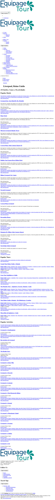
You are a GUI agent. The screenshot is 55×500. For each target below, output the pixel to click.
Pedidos (7, 36)
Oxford (2, 279)
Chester (25, 277)
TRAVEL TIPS (9, 72)
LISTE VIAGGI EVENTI (11, 66)
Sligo (6, 269)
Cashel (24, 269)
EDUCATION (6, 67)
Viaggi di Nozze (9, 65)
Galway (9, 269)
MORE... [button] (5, 68)
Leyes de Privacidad (5, 494)
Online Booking (6, 62)
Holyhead (11, 267)
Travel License (23, 494)
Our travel (8, 55)
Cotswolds (6, 279)
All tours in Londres (5, 319)
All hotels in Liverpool (5, 254)
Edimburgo (24, 266)
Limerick (20, 269)
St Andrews (29, 266)
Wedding (8, 61)
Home (4, 472)
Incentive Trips (9, 57)
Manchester (20, 315)
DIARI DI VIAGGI (10, 70)
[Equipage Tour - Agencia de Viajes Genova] (17, 11)
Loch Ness (43, 266)
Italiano (7, 43)
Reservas (5, 33)
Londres (8, 266)
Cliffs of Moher (14, 269)
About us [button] (5, 49)
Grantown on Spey (37, 266)
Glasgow (48, 266)
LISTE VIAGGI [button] (6, 63)
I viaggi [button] (4, 54)
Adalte (33, 493)
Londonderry (50, 303)
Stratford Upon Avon (22, 267)
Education (8, 60)
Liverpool (15, 267)
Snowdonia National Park (32, 277)
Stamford (13, 266)
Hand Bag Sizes (9, 488)
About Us (8, 50)
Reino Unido (6, 80)
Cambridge (13, 277)
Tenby (48, 277)
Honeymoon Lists (7, 475)
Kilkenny (28, 269)
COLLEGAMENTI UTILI (12, 73)
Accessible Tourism (10, 59)
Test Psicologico (9, 490)
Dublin (31, 269)
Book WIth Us (9, 51)
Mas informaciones (7, 498)
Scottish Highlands (37, 289)
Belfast (52, 266)
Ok (1, 498)
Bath (2, 291)
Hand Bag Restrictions (10, 487)
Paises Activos (6, 79)
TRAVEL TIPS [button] (6, 486)
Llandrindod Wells (42, 277)
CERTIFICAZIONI (7, 477)
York (16, 266)
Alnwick (20, 266)
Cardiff (51, 277)
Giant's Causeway (4, 267)
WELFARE (8, 71)
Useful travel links (10, 489)
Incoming (8, 56)
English (7, 42)
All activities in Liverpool (6, 448)
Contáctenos (5, 17)
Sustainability (9, 52)
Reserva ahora (4, 109)
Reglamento (11, 494)
